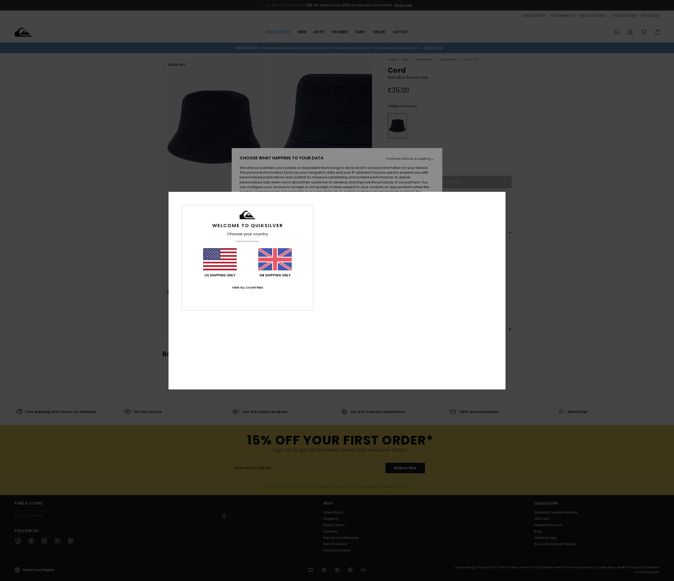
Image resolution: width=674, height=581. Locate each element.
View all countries (247, 287)
